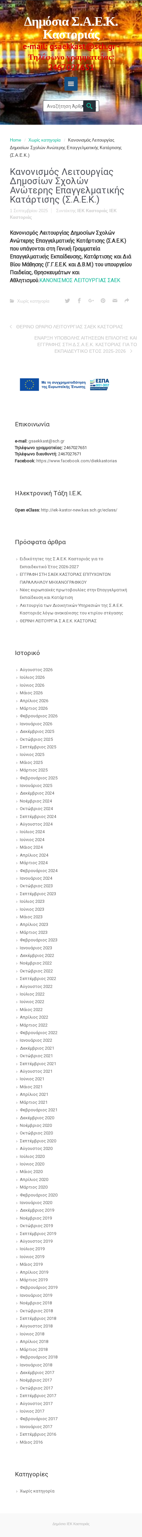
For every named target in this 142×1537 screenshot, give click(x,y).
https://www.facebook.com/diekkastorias (76, 460)
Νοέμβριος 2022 (36, 963)
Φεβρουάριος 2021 (38, 1109)
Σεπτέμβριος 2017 (38, 1395)
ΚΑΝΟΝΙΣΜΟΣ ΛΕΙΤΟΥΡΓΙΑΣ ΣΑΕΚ (79, 280)
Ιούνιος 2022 (32, 1001)
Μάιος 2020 (31, 1171)
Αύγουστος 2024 (36, 824)
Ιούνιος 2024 (32, 839)
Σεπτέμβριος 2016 (38, 1434)
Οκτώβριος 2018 (36, 1310)
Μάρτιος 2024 (34, 862)
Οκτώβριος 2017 (36, 1388)
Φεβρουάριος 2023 (38, 939)
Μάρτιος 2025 (34, 770)
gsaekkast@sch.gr (46, 441)
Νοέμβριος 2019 (36, 1218)
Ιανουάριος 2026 (36, 723)
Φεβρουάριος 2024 (38, 870)
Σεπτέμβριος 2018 (38, 1318)
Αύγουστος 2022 (36, 986)
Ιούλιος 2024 (32, 831)
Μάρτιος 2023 (34, 932)
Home (15, 140)
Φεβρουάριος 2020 (38, 1195)
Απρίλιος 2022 (34, 1017)
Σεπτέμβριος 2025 (38, 746)
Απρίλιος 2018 (34, 1341)
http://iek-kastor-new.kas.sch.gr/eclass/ (79, 509)
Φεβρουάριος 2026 (38, 715)
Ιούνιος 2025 (32, 754)
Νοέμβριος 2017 (36, 1380)
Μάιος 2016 (31, 1442)
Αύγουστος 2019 (36, 1241)
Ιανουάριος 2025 (36, 785)
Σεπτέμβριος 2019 (38, 1233)
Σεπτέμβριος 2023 (38, 893)
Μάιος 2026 (31, 692)
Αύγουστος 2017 (36, 1403)
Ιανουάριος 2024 (36, 878)
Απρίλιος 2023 (34, 924)
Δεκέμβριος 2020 (37, 1117)
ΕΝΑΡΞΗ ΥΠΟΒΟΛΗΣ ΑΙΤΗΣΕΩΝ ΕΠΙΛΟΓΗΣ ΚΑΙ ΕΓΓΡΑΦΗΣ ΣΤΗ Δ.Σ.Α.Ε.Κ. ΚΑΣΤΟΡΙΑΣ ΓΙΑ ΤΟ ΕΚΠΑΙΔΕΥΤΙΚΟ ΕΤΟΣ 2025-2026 (85, 344)
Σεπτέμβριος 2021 (38, 1063)
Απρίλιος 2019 (34, 1272)
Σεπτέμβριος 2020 (38, 1140)
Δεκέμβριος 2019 (37, 1210)
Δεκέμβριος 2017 (37, 1372)
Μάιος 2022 (31, 1009)
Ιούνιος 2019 (32, 1256)
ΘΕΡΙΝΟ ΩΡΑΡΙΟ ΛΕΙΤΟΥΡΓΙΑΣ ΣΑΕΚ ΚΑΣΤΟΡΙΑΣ (69, 326)
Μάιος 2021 (31, 1086)
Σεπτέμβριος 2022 (38, 978)
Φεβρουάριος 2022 (38, 1032)
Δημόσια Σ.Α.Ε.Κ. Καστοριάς (71, 26)
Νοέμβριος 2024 (36, 801)
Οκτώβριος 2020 (36, 1132)
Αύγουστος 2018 (36, 1326)
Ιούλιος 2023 (32, 901)
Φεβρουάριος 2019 (38, 1287)
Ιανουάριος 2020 (36, 1202)
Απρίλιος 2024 (34, 855)
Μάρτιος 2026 (34, 708)
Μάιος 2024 (31, 847)
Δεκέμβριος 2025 (37, 731)
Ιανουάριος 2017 (36, 1426)
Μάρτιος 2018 (34, 1349)
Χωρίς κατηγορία (44, 140)
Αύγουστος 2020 (36, 1148)
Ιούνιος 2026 (32, 685)
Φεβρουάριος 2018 (38, 1357)
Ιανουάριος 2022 (36, 1040)
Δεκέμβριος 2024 (37, 793)
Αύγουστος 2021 (36, 1071)
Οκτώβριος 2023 (36, 885)
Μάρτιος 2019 (34, 1279)
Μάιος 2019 (31, 1264)
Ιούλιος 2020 (32, 1156)
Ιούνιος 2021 (32, 1078)
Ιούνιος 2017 (32, 1411)
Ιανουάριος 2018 (36, 1364)
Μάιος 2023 (31, 916)
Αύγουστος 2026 (36, 669)
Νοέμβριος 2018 (36, 1302)
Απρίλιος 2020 (34, 1179)
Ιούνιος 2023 (32, 909)
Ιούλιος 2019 (32, 1248)
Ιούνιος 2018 (32, 1333)
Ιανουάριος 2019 (36, 1295)
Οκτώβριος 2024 (36, 808)
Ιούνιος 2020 (32, 1163)
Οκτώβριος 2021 (36, 1055)
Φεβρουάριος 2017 (38, 1418)
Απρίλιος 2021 (34, 1094)
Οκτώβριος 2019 (36, 1225)
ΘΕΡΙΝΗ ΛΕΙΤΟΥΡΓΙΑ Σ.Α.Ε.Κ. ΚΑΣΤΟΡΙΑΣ (58, 620)
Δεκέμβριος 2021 (37, 1048)
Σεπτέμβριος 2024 (38, 816)
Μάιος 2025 (31, 762)
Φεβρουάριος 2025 (38, 777)
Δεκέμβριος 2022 (37, 955)
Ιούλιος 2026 (32, 677)
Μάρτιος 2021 (34, 1102)
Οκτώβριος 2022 (36, 970)
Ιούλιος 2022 (32, 994)
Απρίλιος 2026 (34, 700)
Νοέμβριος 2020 (36, 1125)
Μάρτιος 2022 (34, 1025)
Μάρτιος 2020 (34, 1187)
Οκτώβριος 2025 (36, 739)
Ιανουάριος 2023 (36, 947)
